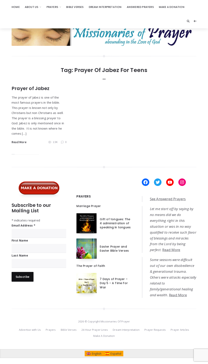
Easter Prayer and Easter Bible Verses (114, 249)
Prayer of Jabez (30, 88)
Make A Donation (171, 7)
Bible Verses (74, 7)
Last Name (20, 255)
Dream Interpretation (105, 7)
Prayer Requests (155, 330)
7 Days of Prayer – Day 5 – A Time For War (114, 283)
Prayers (52, 7)
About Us (31, 7)
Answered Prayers (140, 7)
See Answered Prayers (168, 198)
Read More (19, 142)
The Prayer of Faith (90, 266)
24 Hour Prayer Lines (94, 330)
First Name (20, 240)
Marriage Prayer (88, 206)
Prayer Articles (180, 330)
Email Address (23, 225)
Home (16, 7)
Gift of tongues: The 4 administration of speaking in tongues (115, 223)
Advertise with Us (30, 330)
